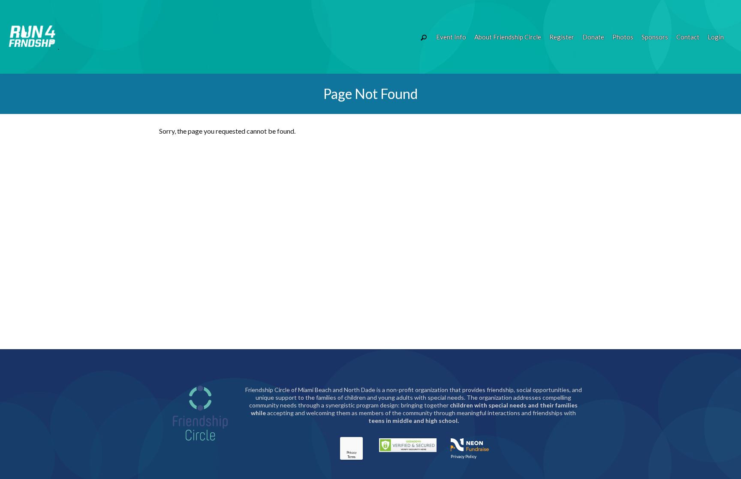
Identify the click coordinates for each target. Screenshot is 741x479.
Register (561, 37)
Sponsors (655, 37)
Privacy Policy (463, 456)
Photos (622, 37)
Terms (351, 456)
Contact (687, 37)
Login (716, 37)
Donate (593, 37)
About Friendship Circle (507, 37)
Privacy (351, 452)
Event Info (451, 37)
